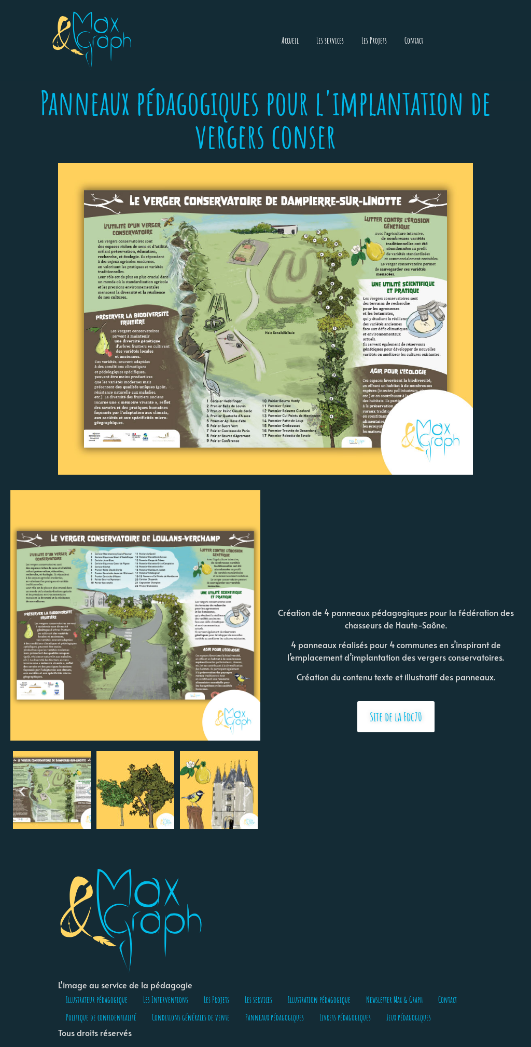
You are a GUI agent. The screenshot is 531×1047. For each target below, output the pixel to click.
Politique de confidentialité (101, 1017)
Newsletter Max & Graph (394, 1000)
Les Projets (374, 40)
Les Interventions (165, 1000)
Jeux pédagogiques (408, 1017)
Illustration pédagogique (319, 1000)
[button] (22, 791)
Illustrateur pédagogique (97, 1000)
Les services (330, 40)
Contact (413, 40)
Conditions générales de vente (191, 1017)
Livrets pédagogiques (345, 1017)
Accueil (290, 40)
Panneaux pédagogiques (274, 1017)
